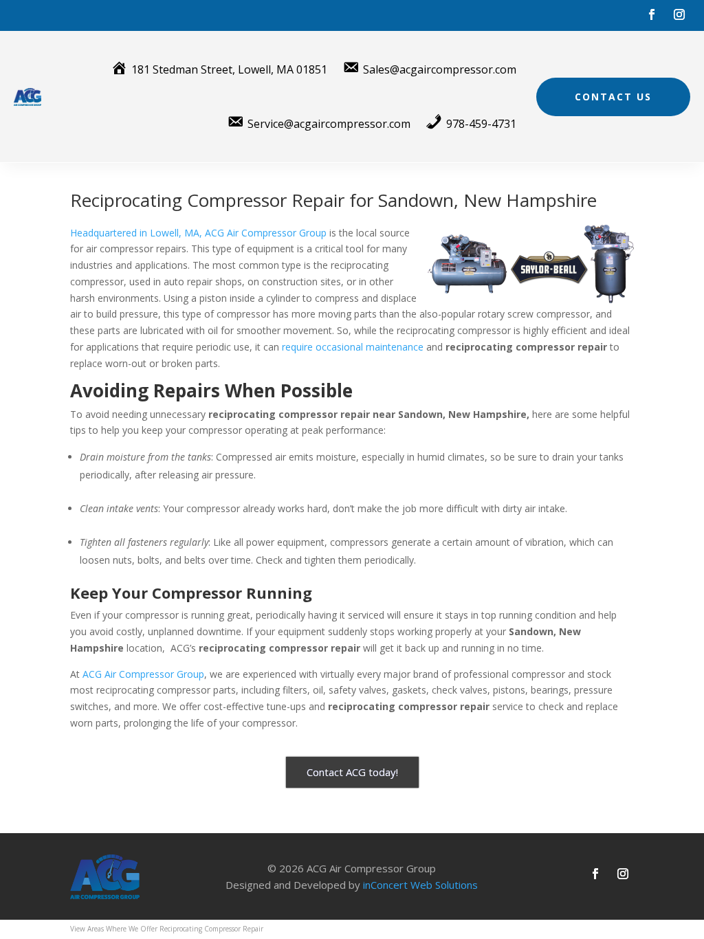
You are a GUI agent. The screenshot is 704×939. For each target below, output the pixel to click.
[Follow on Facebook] (652, 14)
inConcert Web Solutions (420, 885)
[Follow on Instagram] (679, 14)
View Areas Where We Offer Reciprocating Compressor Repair (166, 929)
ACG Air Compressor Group (143, 674)
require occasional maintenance (353, 346)
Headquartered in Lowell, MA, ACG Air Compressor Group (198, 232)
